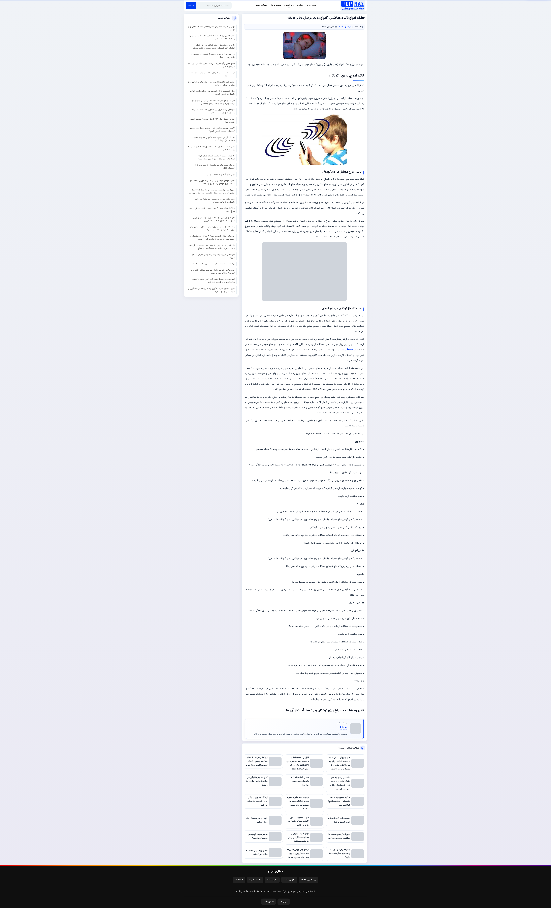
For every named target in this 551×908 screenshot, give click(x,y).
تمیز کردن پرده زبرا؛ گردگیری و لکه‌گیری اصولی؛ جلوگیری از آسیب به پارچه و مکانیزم (211, 290)
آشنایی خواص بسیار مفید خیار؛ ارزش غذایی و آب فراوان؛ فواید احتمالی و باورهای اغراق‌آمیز (212, 281)
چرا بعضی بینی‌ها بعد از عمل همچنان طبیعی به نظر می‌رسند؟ (213, 256)
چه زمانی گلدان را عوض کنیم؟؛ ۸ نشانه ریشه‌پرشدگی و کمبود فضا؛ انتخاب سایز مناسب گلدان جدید (212, 238)
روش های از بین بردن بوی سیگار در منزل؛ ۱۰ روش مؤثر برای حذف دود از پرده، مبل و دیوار (212, 228)
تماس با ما (269, 901)
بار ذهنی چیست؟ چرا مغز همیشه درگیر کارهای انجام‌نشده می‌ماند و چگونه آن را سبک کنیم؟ (216, 157)
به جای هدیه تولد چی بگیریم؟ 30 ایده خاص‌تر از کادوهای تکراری (215, 167)
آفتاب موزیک (255, 879)
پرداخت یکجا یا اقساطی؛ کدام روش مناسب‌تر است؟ (213, 263)
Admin (343, 727)
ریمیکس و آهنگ (308, 879)
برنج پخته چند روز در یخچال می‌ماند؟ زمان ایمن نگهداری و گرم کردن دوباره (214, 201)
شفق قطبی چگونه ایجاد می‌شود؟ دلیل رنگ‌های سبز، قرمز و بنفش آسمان (211, 65)
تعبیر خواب (272, 879)
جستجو (191, 5)
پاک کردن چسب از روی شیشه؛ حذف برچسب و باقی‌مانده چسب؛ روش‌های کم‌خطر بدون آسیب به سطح (211, 247)
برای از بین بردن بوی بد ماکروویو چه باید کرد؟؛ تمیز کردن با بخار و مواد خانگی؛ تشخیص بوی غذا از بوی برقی (211, 191)
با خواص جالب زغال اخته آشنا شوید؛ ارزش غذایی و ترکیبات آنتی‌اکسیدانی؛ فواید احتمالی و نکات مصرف (214, 46)
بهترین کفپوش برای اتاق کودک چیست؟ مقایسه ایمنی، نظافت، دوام (212, 120)
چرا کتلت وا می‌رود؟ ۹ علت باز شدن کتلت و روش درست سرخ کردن (212, 210)
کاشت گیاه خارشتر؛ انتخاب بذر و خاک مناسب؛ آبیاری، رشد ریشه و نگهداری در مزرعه (211, 84)
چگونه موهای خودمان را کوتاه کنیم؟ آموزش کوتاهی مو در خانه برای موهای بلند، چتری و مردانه (212, 182)
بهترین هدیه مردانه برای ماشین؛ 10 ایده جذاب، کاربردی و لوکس (211, 28)
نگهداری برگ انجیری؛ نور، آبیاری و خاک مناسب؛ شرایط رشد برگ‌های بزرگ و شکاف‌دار (213, 111)
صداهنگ (239, 879)
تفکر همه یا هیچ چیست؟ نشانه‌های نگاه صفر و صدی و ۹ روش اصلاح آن (211, 148)
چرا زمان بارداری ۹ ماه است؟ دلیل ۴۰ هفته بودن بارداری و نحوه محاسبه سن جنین (212, 37)
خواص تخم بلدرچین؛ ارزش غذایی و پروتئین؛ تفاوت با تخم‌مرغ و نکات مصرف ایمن (213, 272)
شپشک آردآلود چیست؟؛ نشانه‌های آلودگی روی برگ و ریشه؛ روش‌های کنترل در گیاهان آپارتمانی (213, 102)
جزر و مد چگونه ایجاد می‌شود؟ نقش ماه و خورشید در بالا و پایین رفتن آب (212, 56)
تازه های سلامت (345, 26)
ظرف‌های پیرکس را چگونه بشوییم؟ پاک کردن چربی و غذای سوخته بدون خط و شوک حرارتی (213, 219)
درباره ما (283, 901)
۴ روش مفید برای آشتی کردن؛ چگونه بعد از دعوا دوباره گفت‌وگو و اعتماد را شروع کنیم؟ (212, 130)
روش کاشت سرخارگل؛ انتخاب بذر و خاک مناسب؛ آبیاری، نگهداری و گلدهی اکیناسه (212, 93)
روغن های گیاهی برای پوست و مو (221, 174)
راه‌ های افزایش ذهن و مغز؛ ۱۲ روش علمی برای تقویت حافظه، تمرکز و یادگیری (213, 139)
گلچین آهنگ (289, 879)
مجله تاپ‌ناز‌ (352, 5)
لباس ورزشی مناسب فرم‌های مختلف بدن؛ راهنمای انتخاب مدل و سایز (211, 74)
